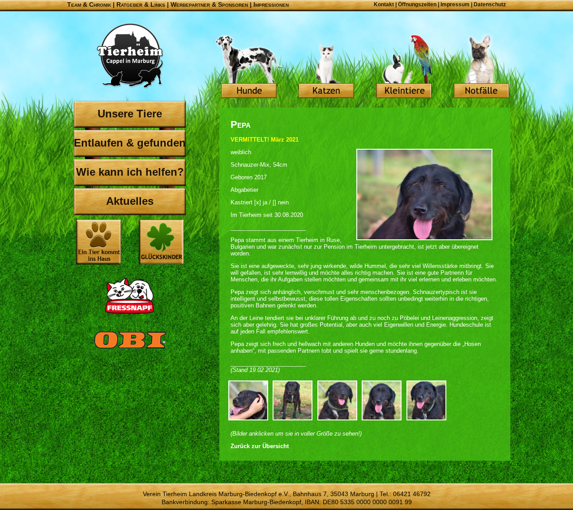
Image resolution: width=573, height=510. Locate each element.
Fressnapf (130, 296)
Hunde (248, 67)
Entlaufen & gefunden (130, 143)
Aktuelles (130, 201)
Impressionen (271, 4)
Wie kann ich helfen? (130, 172)
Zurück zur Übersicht (260, 446)
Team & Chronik (89, 4)
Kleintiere (403, 67)
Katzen (326, 67)
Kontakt (384, 4)
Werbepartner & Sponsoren (209, 4)
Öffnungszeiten (417, 4)
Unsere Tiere (130, 114)
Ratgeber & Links (140, 4)
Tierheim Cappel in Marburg (129, 56)
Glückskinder (161, 243)
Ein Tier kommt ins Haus (98, 242)
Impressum (455, 4)
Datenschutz (490, 4)
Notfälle (481, 67)
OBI (130, 349)
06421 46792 (412, 493)
